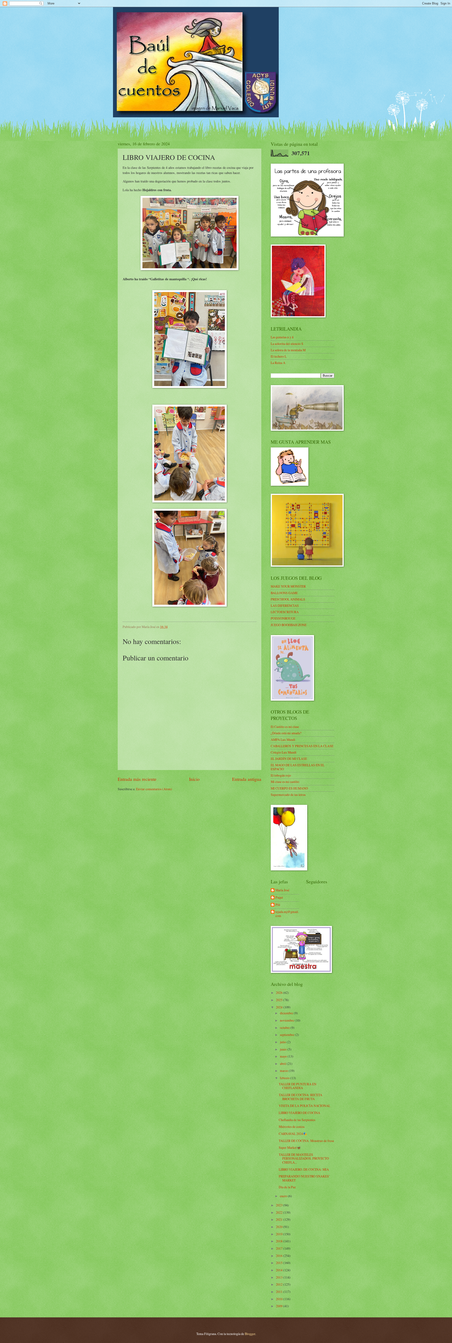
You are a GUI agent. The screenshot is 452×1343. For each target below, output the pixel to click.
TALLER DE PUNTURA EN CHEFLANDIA (297, 1086)
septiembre (287, 1034)
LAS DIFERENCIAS (285, 605)
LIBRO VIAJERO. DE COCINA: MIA (304, 1169)
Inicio (194, 779)
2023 (279, 1205)
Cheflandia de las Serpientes (297, 1120)
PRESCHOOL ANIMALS (288, 599)
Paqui (279, 898)
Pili (277, 905)
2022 (279, 1212)
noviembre (287, 1020)
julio (283, 1042)
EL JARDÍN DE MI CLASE (289, 758)
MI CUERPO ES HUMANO (289, 788)
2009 (279, 1306)
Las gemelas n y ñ (282, 337)
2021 (279, 1219)
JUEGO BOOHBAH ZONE (289, 625)
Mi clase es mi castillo (285, 781)
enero (284, 1196)
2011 (279, 1291)
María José (282, 890)
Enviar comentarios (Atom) (154, 789)
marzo (284, 1070)
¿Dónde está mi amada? (286, 733)
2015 (279, 1262)
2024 (279, 1007)
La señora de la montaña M (288, 350)
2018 (279, 1241)
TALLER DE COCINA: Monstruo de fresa (306, 1140)
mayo (284, 1056)
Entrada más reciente (137, 779)
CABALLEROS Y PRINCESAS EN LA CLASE (302, 746)
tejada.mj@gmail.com (287, 914)
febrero (285, 1078)
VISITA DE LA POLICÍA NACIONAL (304, 1105)
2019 (279, 1234)
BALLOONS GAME (284, 593)
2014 (279, 1270)
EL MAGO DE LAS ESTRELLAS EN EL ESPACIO (297, 767)
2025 (279, 1000)
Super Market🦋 (290, 1147)
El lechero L (279, 356)
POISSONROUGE (283, 618)
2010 (279, 1299)
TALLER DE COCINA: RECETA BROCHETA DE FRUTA (300, 1097)
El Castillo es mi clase (285, 726)
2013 (279, 1277)
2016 (279, 1255)
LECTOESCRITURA (285, 612)
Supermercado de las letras (288, 794)
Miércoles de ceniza (291, 1126)
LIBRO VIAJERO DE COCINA (299, 1112)
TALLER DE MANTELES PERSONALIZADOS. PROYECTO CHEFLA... (304, 1158)
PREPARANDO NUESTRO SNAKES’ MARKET (304, 1178)
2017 (279, 1248)
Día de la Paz (287, 1187)
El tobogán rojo (281, 775)
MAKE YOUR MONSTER (288, 586)
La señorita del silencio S (287, 343)
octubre (285, 1027)
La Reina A (278, 362)
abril (283, 1063)
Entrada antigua (246, 779)
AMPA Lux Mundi (283, 739)
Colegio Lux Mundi (283, 752)
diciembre (287, 1013)
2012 (279, 1284)
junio (283, 1049)
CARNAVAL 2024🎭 (293, 1133)
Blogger (250, 1333)
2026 (279, 992)
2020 (279, 1226)
